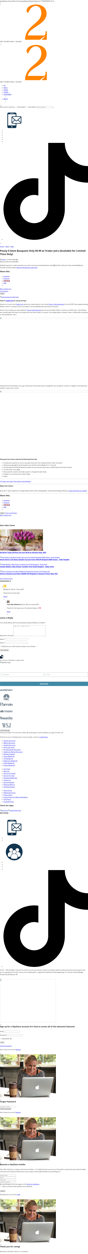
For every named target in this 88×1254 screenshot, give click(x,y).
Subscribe (44, 684)
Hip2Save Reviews (9, 787)
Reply (5, 597)
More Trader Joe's (5, 289)
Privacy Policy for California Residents (15, 797)
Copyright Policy (8, 802)
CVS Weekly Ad (8, 759)
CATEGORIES (7, 94)
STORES (5, 92)
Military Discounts (9, 743)
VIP (4, 85)
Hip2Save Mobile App (10, 778)
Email (2, 643)
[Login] (0, 243)
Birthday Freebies (9, 754)
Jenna (4, 259)
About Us (6, 771)
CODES (5, 90)
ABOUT (5, 99)
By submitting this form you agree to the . (20, 1184)
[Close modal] (0, 978)
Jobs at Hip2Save (8, 782)
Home (2, 247)
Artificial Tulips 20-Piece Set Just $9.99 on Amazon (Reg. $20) (23, 552)
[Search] (0, 44)
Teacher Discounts (9, 741)
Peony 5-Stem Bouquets (56, 304)
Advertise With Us (9, 785)
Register (18, 1050)
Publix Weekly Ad (8, 763)
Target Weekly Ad (8, 756)
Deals (7, 247)
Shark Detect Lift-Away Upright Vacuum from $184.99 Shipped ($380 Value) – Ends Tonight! (34, 560)
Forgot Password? (6, 1046)
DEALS (5, 88)
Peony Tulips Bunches (34, 310)
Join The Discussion (6, 579)
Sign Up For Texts (9, 776)
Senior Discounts (9, 747)
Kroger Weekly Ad (9, 765)
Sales (12, 247)
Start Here (6, 769)
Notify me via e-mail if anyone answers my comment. (19, 646)
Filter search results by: (7, 107)
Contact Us (7, 780)
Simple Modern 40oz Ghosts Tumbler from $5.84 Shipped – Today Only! (27, 567)
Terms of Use (7, 790)
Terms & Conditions (33, 1184)
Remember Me (7, 1039)
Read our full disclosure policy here (26, 268)
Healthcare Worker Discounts (13, 752)
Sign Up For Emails (9, 773)
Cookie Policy (43, 737)
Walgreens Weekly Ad (10, 761)
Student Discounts (9, 745)
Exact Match (32, 107)
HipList (2, 293)
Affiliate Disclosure (9, 793)
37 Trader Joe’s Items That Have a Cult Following (15, 481)
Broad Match (22, 107)
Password (3, 1035)
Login (18, 1194)
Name (2, 639)
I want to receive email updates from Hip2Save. (17, 1186)
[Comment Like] (4, 599)
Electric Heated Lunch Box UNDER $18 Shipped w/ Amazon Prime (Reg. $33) (29, 574)
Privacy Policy (7, 795)
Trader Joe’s (9, 301)
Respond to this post (6, 636)
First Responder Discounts (12, 750)
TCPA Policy (7, 799)
